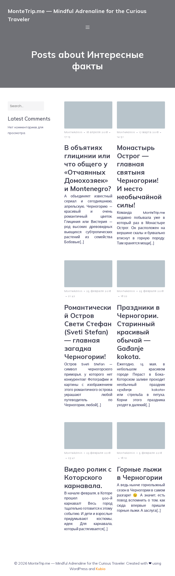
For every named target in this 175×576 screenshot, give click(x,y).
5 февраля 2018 (150, 453)
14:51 (120, 136)
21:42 (71, 296)
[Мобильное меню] (87, 27)
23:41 (71, 458)
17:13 (67, 136)
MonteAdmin (73, 132)
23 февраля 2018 (98, 453)
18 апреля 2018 (97, 132)
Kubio (101, 568)
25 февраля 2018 (98, 291)
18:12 (124, 458)
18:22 (124, 296)
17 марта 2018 (149, 132)
